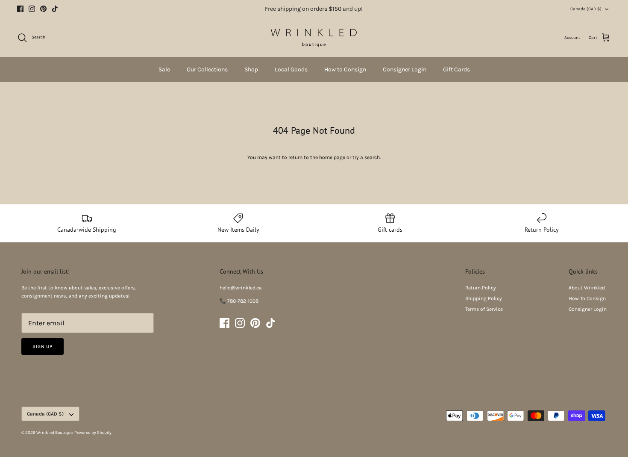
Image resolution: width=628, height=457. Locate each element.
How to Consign (345, 69)
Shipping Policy (483, 298)
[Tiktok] (55, 9)
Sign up (42, 346)
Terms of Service (484, 309)
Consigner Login (404, 69)
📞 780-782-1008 (239, 301)
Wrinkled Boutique (54, 432)
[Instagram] (32, 9)
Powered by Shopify (93, 432)
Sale (164, 69)
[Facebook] (20, 9)
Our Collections (207, 69)
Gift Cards (456, 69)
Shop (251, 69)
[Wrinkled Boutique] (314, 38)
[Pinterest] (43, 9)
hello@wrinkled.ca (241, 288)
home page (332, 157)
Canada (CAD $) (586, 9)
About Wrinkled (587, 288)
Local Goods (291, 69)
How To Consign (587, 298)
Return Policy (480, 288)
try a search (366, 157)
